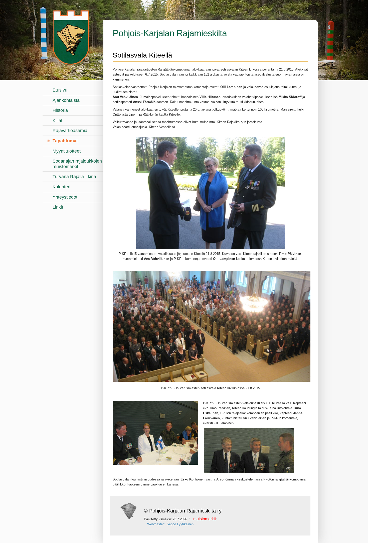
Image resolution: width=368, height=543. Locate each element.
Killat (57, 120)
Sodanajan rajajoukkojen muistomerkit (77, 164)
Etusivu (60, 90)
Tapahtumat (65, 140)
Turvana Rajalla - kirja (74, 176)
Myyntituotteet (67, 151)
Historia (60, 110)
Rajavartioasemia (70, 130)
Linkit (58, 207)
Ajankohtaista (66, 100)
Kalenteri (61, 186)
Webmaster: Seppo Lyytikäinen (170, 524)
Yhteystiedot (65, 197)
